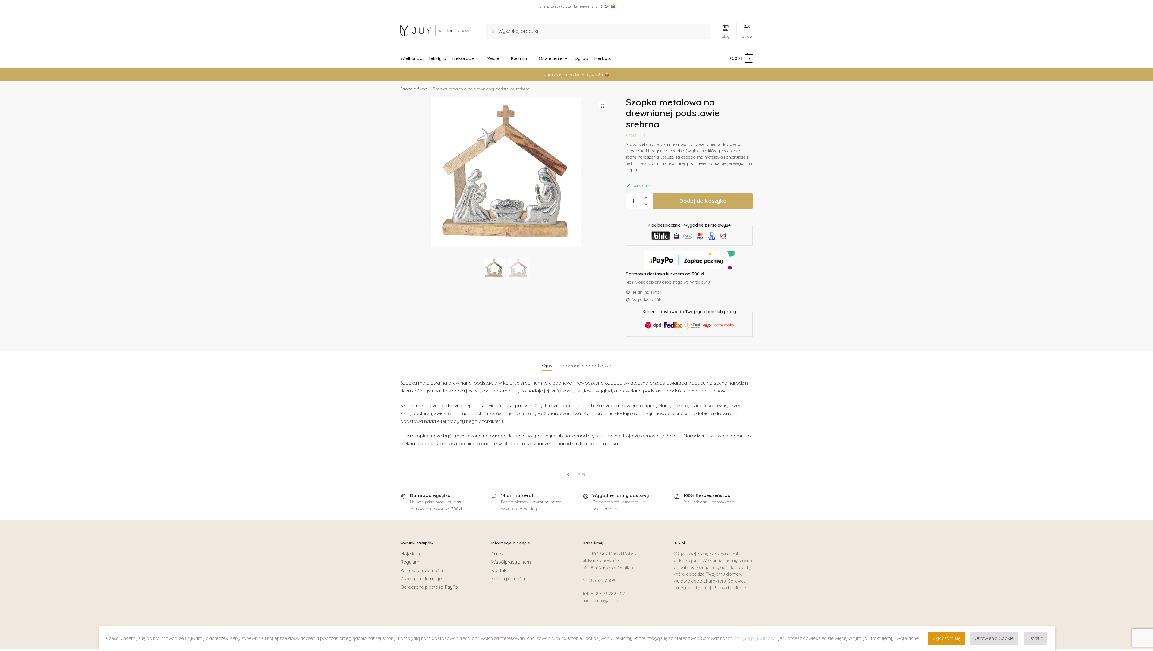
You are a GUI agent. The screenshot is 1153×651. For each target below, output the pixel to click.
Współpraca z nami (511, 562)
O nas (497, 554)
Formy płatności (508, 578)
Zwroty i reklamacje (421, 578)
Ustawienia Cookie (994, 638)
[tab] (547, 360)
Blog (726, 36)
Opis (547, 366)
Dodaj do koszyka (702, 200)
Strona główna (413, 89)
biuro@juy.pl (606, 600)
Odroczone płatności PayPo (429, 587)
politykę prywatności (755, 638)
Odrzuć (1035, 638)
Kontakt (499, 570)
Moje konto (412, 554)
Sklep (747, 36)
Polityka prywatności (421, 570)
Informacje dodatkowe (586, 366)
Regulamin (411, 562)
